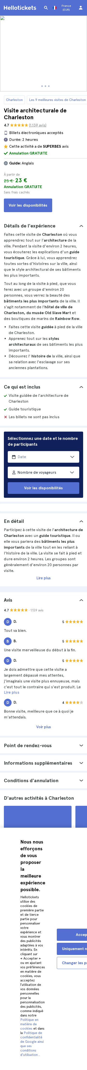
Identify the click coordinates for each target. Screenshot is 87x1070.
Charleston (14, 100)
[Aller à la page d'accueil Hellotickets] (21, 8)
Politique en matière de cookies (29, 1024)
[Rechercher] (46, 7)
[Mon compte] (80, 7)
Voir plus (43, 727)
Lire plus (43, 578)
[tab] (43, 226)
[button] (43, 226)
